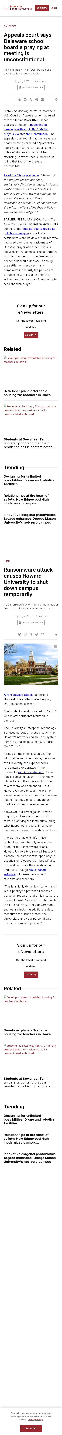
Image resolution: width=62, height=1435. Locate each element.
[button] (6, 8)
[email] (42, 99)
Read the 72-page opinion (21, 175)
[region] (31, 1421)
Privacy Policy (35, 1419)
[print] (56, 99)
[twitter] (31, 99)
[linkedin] (25, 99)
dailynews (10, 26)
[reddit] (36, 99)
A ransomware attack (18, 694)
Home (7, 561)
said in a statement (31, 772)
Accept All (31, 1428)
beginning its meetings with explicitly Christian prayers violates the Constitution (26, 129)
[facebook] (19, 99)
